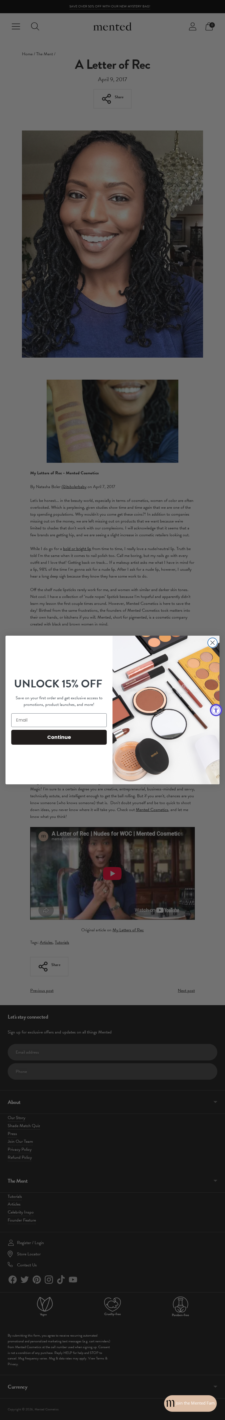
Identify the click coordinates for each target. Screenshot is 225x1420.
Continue (59, 737)
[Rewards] (190, 1403)
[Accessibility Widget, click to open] (216, 710)
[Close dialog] (212, 643)
